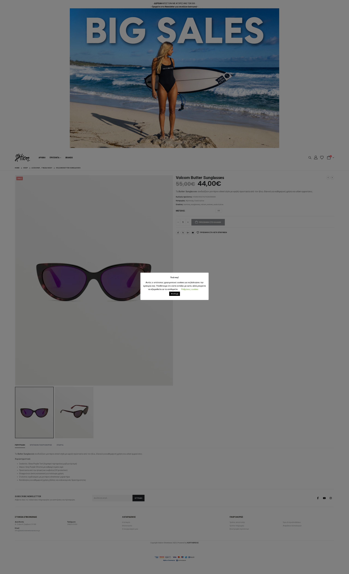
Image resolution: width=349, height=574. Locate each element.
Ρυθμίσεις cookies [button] (189, 289)
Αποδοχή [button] (174, 294)
